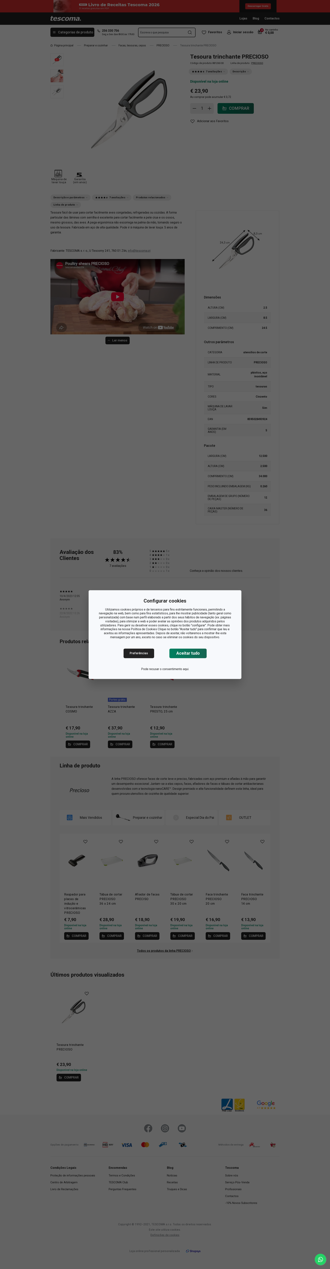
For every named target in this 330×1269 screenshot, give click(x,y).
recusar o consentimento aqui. (169, 669)
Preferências (139, 653)
